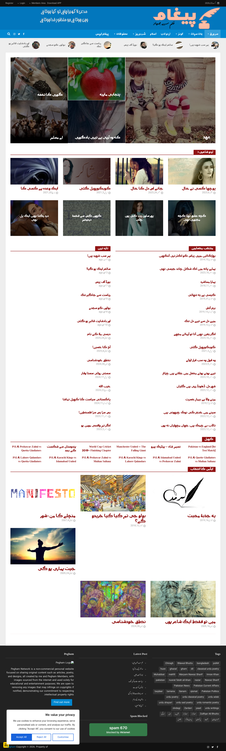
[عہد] (170, 100)
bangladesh (203, 663)
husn (163, 669)
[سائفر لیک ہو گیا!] (179, 45)
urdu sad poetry (184, 703)
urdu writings (212, 708)
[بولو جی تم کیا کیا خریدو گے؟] (112, 493)
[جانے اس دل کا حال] (139, 171)
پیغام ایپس (102, 33)
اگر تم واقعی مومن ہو (96, 426)
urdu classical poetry (193, 697)
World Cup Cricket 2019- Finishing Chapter (96, 449)
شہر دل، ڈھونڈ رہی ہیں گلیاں (196, 387)
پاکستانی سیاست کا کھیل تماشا (87, 400)
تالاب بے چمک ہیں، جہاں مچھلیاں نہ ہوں (188, 426)
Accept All (21, 737)
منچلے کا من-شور (57, 516)
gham (184, 669)
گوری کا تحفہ (50, 95)
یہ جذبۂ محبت (201, 516)
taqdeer (159, 692)
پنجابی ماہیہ (110, 94)
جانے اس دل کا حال (147, 189)
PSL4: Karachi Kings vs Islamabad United (62, 460)
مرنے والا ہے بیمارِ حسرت (200, 400)
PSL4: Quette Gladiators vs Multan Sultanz (202, 460)
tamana (171, 692)
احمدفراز (185, 714)
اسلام (153, 33)
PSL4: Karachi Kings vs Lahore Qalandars (132, 460)
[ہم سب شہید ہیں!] (215, 45)
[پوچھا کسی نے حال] (192, 171)
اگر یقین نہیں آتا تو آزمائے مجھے (195, 334)
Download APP (54, 3)
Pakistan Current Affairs (206, 686)
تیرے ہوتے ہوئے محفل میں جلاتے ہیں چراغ (189, 374)
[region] (43, 727)
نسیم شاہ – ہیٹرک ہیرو (166, 447)
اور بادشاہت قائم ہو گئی (19, 45)
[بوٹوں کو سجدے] (71, 45)
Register (9, 3)
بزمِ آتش (211, 308)
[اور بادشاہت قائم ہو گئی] (36, 45)
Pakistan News (182, 686)
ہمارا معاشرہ (208, 282)
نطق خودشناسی (99, 360)
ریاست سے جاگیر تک (91, 45)
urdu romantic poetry (208, 703)
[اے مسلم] (39, 121)
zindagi (176, 708)
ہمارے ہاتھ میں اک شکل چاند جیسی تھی (187, 269)
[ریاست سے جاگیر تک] (107, 45)
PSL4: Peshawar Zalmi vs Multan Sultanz (96, 460)
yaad (198, 708)
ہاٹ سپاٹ (196, 33)
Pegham (11, 747)
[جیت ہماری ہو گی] (42, 546)
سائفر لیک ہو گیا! (163, 45)
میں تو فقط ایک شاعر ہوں (190, 622)
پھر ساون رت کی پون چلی (139, 218)
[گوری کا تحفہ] (39, 78)
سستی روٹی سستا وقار (96, 374)
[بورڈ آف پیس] (143, 45)
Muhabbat (159, 675)
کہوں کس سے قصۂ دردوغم (86, 218)
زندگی (162, 714)
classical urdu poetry (208, 669)
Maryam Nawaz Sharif (191, 675)
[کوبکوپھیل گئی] (87, 171)
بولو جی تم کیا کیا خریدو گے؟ (118, 518)
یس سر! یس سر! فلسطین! (95, 413)
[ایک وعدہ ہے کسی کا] (34, 171)
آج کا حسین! (101, 347)
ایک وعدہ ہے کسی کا (39, 189)
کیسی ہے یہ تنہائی (202, 295)
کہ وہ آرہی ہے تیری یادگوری (97, 137)
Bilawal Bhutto (185, 663)
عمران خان (215, 720)
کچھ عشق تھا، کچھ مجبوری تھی (192, 218)
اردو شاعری (206, 152)
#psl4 (216, 663)
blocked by (114, 731)
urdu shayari (165, 703)
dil (192, 669)
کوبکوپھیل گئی (95, 189)
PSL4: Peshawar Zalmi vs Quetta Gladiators (26, 449)
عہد (206, 137)
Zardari (188, 708)
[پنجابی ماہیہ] (96, 78)
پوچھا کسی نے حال (199, 189)
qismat (194, 692)
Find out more (61, 702)
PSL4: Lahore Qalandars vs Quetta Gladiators (27, 460)
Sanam (182, 692)
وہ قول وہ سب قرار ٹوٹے (201, 360)
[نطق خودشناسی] (112, 599)
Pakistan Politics (210, 692)
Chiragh (169, 663)
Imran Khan (213, 675)
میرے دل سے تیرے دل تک (200, 321)
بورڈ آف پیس (130, 45)
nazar (198, 680)
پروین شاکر (188, 720)
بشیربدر (177, 714)
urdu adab (213, 697)
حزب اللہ (105, 387)
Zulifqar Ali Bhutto (209, 714)
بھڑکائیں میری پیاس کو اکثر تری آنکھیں (187, 256)
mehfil (172, 675)
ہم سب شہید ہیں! (198, 45)
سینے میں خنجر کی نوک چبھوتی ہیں (189, 413)
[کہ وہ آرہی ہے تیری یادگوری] (96, 121)
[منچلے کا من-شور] (42, 493)
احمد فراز (194, 714)
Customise (63, 737)
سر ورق (214, 33)
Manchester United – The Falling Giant (131, 449)
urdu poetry (172, 697)
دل (170, 714)
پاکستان (198, 720)
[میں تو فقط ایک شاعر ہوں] (183, 599)
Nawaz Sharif (212, 680)
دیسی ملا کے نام (99, 334)
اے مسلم (56, 137)
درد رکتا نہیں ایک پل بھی (34, 218)
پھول (179, 720)
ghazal (173, 669)
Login (22, 3)
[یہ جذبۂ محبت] (183, 493)
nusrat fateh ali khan (180, 680)
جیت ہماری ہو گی (56, 569)
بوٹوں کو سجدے (55, 45)
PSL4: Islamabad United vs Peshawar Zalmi (167, 460)
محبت (206, 720)
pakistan (160, 680)
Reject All (41, 737)
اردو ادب (165, 33)
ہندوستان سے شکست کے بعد (61, 449)
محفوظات (122, 33)
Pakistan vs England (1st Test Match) (202, 449)
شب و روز (140, 33)
